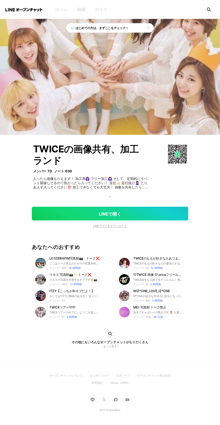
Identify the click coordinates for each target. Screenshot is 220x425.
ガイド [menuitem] (101, 9)
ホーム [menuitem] (61, 9)
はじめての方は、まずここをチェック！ (102, 28)
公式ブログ (126, 375)
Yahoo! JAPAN (119, 382)
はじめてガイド (103, 375)
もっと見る (110, 346)
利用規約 (101, 382)
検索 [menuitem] (81, 9)
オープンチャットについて (69, 375)
